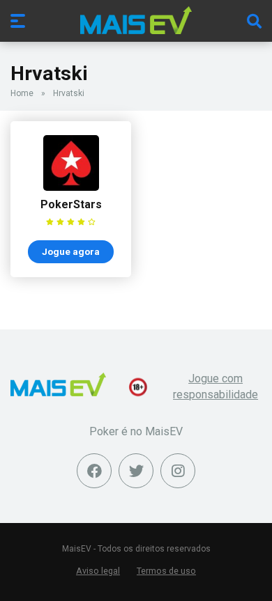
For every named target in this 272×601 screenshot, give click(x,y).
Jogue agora (71, 251)
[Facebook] (94, 470)
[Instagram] (177, 470)
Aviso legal (98, 570)
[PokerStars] (71, 187)
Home (21, 93)
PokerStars (71, 204)
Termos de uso (166, 570)
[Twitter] (136, 470)
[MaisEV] (136, 20)
